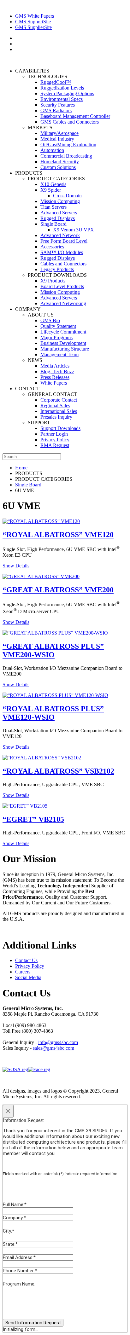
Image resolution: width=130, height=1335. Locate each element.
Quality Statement (58, 326)
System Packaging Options (67, 93)
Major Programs (56, 337)
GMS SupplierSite (33, 27)
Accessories (52, 246)
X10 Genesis (53, 184)
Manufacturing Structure (64, 348)
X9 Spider (50, 190)
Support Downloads (60, 428)
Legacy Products (57, 269)
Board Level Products (62, 286)
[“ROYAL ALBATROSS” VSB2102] (42, 757)
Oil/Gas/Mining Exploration (68, 144)
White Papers (53, 383)
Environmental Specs (61, 99)
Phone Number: (20, 1271)
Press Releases (54, 377)
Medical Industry (57, 139)
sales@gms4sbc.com (53, 1048)
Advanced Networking (63, 303)
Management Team (59, 354)
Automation (52, 150)
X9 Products (52, 280)
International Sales (58, 411)
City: (8, 1231)
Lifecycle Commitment (63, 331)
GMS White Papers (34, 16)
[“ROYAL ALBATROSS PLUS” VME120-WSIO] (55, 695)
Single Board (53, 224)
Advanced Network (60, 235)
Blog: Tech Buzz (57, 371)
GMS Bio (50, 320)
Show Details (16, 565)
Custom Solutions (58, 167)
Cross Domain (67, 195)
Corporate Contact (58, 400)
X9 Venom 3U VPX (73, 229)
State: (10, 1244)
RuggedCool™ (55, 82)
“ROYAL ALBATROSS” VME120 (58, 535)
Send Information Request (33, 1323)
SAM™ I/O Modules (61, 252)
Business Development (63, 343)
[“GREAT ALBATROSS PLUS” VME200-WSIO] (55, 633)
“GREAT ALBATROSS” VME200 (58, 590)
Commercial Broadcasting (66, 156)
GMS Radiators (56, 110)
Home (21, 467)
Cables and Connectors (63, 263)
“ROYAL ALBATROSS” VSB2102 (58, 771)
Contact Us (26, 960)
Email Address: (19, 1257)
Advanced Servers (58, 212)
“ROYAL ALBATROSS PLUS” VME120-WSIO (53, 713)
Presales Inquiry (56, 417)
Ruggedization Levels (62, 87)
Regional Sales (55, 405)
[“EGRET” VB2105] (25, 806)
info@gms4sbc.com (58, 1042)
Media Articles (54, 366)
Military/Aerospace (59, 133)
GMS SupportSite (33, 21)
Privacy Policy (54, 439)
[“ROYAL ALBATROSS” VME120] (41, 521)
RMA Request (54, 445)
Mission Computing (60, 201)
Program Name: (19, 1284)
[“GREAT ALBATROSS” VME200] (41, 576)
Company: (14, 1218)
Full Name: (15, 1204)
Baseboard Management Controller (75, 116)
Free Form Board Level (63, 241)
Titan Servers (53, 207)
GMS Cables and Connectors (69, 122)
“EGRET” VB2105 (33, 819)
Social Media (28, 977)
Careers (22, 971)
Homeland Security (59, 161)
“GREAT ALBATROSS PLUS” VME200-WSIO (53, 650)
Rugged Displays (57, 218)
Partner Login (54, 434)
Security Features (57, 104)
